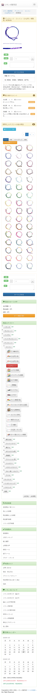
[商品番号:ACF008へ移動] (19, 171)
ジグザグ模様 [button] (14, 370)
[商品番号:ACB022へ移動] (19, 156)
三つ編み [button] (13, 425)
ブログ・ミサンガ (8, 558)
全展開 (33, 496)
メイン (6, 139)
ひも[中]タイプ (9, 13)
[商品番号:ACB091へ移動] (8, 234)
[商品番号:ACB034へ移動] (19, 266)
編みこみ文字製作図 (9, 602)
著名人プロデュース (9, 622)
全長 (11, 139)
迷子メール (6, 553)
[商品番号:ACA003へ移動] (8, 187)
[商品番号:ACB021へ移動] (30, 156)
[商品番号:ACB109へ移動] (8, 148)
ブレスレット (8, 331)
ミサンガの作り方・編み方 (11, 594)
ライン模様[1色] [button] (15, 400)
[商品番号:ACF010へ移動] (8, 171)
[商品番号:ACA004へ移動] (8, 195)
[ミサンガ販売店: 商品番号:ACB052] (19, 33)
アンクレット (19, 11)
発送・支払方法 (8, 572)
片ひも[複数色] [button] (15, 410)
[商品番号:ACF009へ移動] (30, 164)
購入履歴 (5, 541)
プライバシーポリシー (10, 576)
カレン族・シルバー (12, 471)
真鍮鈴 (8, 455)
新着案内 (5, 533)
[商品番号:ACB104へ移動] (8, 227)
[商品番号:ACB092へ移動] (19, 234)
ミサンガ (7, 327)
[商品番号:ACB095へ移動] (8, 242)
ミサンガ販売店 (10, 4)
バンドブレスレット (10, 339)
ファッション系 (10, 459)
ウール (8, 475)
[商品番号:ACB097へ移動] (8, 203)
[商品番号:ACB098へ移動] (19, 203)
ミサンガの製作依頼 (9, 610)
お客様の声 (6, 545)
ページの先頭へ (32, 690)
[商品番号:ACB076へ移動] (8, 258)
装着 (25, 139)
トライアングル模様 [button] (16, 375)
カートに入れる (19, 72)
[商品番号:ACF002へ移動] (19, 164)
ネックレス (7, 479)
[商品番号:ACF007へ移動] (30, 179)
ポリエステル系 (10, 451)
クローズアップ (18, 139)
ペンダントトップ (9, 483)
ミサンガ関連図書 (8, 618)
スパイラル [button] (14, 390)
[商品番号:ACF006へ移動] (19, 179)
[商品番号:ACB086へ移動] (8, 219)
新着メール (6, 549)
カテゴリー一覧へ (10, 129)
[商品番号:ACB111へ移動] (30, 148)
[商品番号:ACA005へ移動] (19, 195)
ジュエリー (9, 463)
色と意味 (5, 626)
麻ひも (8, 447)
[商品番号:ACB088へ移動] (30, 219)
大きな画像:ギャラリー (10, 142)
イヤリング (7, 487)
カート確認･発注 (19, 316)
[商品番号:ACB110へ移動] (19, 148)
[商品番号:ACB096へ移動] (30, 195)
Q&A (4, 584)
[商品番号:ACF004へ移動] (30, 171)
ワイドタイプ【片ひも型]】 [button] (19, 405)
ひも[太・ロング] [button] (15, 429)
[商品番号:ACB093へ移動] (30, 234)
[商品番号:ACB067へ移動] (19, 258)
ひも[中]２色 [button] (14, 361)
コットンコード (10, 443)
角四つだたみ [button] (14, 420)
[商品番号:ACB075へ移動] (30, 250)
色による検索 (7, 511)
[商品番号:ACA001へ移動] (30, 187)
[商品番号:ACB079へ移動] (19, 242)
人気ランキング (8, 537)
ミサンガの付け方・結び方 (11, 598)
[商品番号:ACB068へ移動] (30, 258)
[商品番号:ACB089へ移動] (19, 227)
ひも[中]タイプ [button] (12, 366)
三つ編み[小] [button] (14, 351)
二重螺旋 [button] (13, 385)
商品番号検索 (7, 519)
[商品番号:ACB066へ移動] (30, 266)
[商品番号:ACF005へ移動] (8, 179)
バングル (7, 335)
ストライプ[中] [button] (15, 415)
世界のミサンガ (8, 614)
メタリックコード (11, 467)
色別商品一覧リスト (9, 507)
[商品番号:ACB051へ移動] (8, 156)
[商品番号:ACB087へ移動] (19, 219)
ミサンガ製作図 (8, 606)
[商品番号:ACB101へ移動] (19, 211)
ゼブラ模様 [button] (14, 380)
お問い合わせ (7, 568)
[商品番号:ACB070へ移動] (8, 266)
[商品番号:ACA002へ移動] (19, 187)
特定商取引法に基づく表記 (11, 580)
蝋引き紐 (8, 439)
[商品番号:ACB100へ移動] (8, 211)
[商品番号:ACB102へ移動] (30, 211)
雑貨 (5, 491)
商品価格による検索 (9, 515)
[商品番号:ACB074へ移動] (19, 250)
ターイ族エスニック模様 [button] (18, 434)
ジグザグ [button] (13, 395)
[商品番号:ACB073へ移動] (8, 250)
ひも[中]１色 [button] (14, 356)
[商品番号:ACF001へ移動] (8, 164)
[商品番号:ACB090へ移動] (30, 227)
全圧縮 (26, 496)
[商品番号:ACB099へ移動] (30, 203)
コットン (27, 11)
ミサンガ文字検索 (8, 523)
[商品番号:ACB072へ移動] (30, 242)
